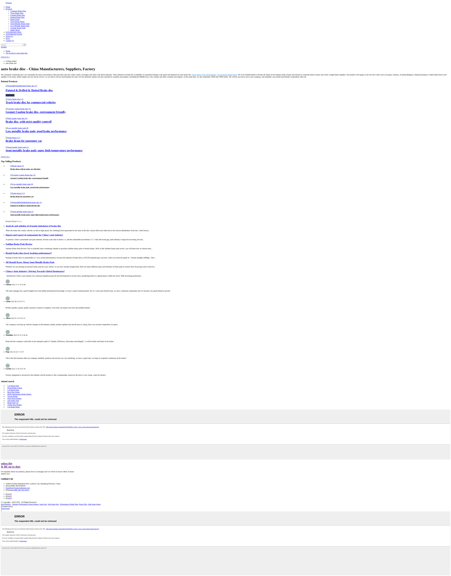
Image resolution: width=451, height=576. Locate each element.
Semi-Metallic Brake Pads (20, 24)
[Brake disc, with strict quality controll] (16, 118)
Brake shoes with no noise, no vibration (25, 169)
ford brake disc (53, 504)
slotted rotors (232, 75)
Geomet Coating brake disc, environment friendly (36, 111)
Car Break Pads (13, 386)
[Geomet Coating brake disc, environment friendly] (18, 109)
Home (8, 7)
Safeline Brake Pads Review (19, 244)
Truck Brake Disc (16, 13)
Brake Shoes (15, 30)
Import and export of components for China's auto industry (34, 235)
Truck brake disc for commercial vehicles (31, 102)
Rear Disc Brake (13, 392)
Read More (10, 95)
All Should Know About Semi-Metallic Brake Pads (30, 262)
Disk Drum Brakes (14, 398)
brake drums (196, 75)
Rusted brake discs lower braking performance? (29, 253)
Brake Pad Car (12, 403)
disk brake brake (94, 504)
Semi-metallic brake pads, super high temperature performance (44, 150)
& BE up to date (10, 465)
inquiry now (5, 474)
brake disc (43, 504)
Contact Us (10, 41)
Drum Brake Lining (14, 388)
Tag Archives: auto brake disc (17, 53)
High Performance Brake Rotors (19, 394)
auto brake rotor (13, 401)
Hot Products (6, 504)
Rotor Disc (83, 504)
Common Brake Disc (18, 11)
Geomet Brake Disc (17, 15)
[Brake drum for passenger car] (13, 138)
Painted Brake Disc (17, 17)
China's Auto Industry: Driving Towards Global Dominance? (35, 271)
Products (9, 9)
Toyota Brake (222, 75)
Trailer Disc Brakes (14, 405)
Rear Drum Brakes (209, 75)
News (8, 39)
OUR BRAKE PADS (14, 34)
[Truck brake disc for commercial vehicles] (14, 99)
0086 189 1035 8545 (21, 490)
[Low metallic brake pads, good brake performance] (17, 128)
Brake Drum (15, 20)
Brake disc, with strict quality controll (29, 121)
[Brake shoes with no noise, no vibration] (17, 166)
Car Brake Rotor (13, 407)
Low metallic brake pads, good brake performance (36, 131)
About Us (9, 36)
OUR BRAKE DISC (14, 32)
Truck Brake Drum (17, 22)
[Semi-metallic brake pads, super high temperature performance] (17, 147)
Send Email (5, 509)
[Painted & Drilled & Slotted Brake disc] (21, 86)
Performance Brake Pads (69, 504)
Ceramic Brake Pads (17, 28)
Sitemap (15, 504)
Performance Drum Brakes (29, 504)
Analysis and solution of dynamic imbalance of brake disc (33, 226)
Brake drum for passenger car (24, 140)
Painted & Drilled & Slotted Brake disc (29, 90)
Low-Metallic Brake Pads (19, 26)
